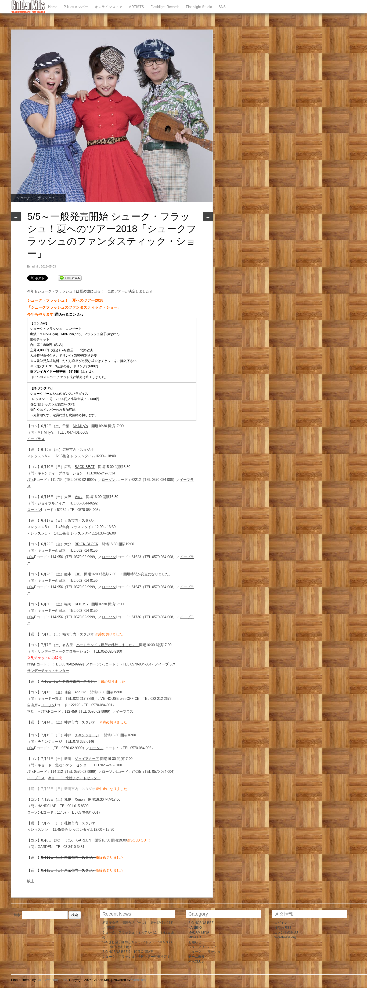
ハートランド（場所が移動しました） (107, 645)
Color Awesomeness (52, 980)
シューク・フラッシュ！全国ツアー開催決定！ (136, 956)
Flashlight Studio (199, 7)
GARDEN (83, 840)
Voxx (78, 497)
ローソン (109, 480)
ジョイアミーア (87, 759)
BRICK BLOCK (86, 544)
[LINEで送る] (70, 278)
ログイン (280, 923)
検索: (17, 915)
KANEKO (195, 928)
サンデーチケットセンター (48, 671)
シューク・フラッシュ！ (35, 198)
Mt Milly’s (80, 426)
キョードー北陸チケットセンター (74, 778)
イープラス (36, 439)
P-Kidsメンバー (76, 7)
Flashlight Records (164, 7)
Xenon (80, 799)
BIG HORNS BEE (201, 923)
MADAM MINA (198, 932)
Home (52, 7)
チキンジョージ (87, 735)
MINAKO (194, 937)
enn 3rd (80, 692)
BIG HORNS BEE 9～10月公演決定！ (129, 952)
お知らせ (194, 942)
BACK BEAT (85, 467)
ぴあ (30, 480)
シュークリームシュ (202, 947)
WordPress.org (285, 937)
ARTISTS (136, 7)
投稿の (283, 928)
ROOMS (81, 604)
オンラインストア (109, 7)
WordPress (139, 980)
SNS (222, 7)
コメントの (286, 932)
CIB (78, 574)
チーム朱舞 (196, 956)
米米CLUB (196, 961)
